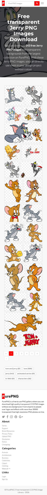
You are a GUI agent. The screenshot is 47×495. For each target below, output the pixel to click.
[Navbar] (42, 3)
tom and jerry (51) (12, 369)
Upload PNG (6, 436)
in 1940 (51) (10, 379)
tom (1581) (28, 369)
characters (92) (24, 379)
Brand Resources (8, 431)
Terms (4, 426)
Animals (5, 452)
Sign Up (5, 479)
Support (5, 428)
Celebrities (6, 461)
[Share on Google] (21, 417)
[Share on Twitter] (3, 417)
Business (5, 458)
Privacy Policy (7, 434)
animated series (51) (26, 374)
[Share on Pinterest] (15, 417)
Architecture (6, 455)
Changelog (6, 445)
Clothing (5, 466)
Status (4, 442)
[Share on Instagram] (11, 417)
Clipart (4, 463)
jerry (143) (9, 374)
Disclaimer (6, 439)
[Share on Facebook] (7, 417)
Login (4, 477)
